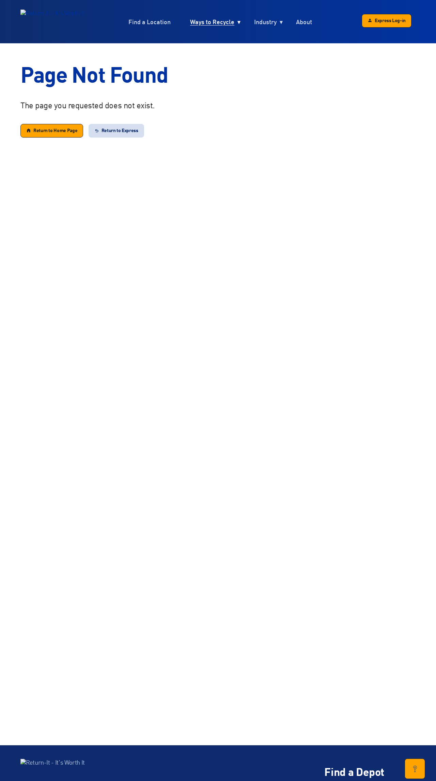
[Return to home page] (52, 22)
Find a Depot (354, 773)
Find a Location (149, 22)
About (304, 22)
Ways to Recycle (212, 22)
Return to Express (120, 130)
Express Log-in (390, 20)
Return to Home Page (55, 130)
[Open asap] (415, 769)
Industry (265, 22)
